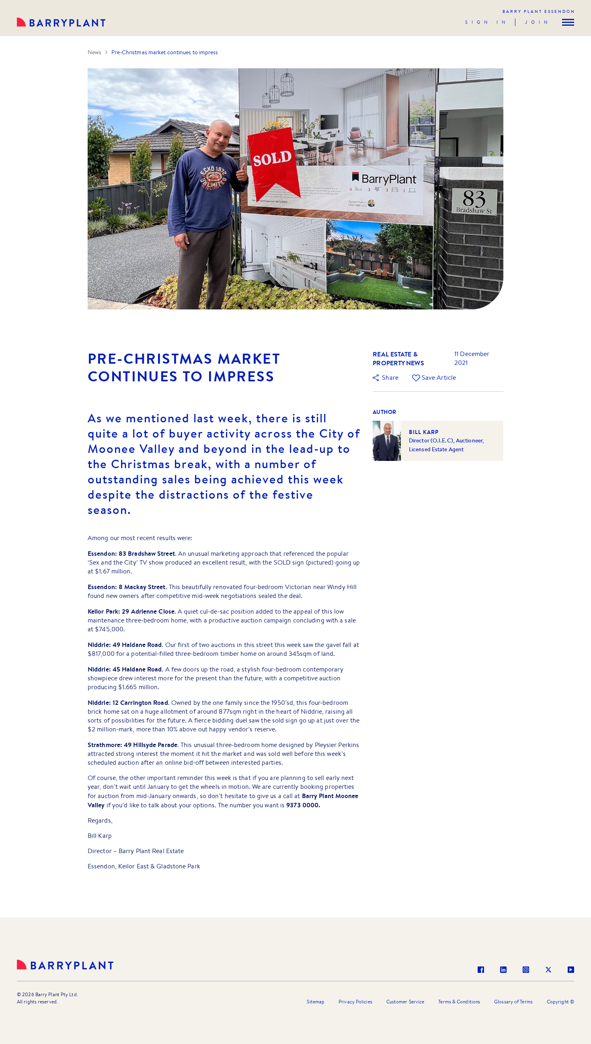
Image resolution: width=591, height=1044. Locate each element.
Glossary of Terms (513, 1002)
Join (538, 22)
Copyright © (560, 1002)
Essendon (539, 11)
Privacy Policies (355, 1002)
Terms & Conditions (459, 1002)
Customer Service (405, 1002)
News (94, 52)
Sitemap (315, 1002)
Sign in (487, 22)
